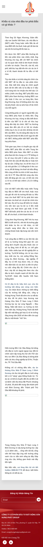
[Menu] (3, 6)
